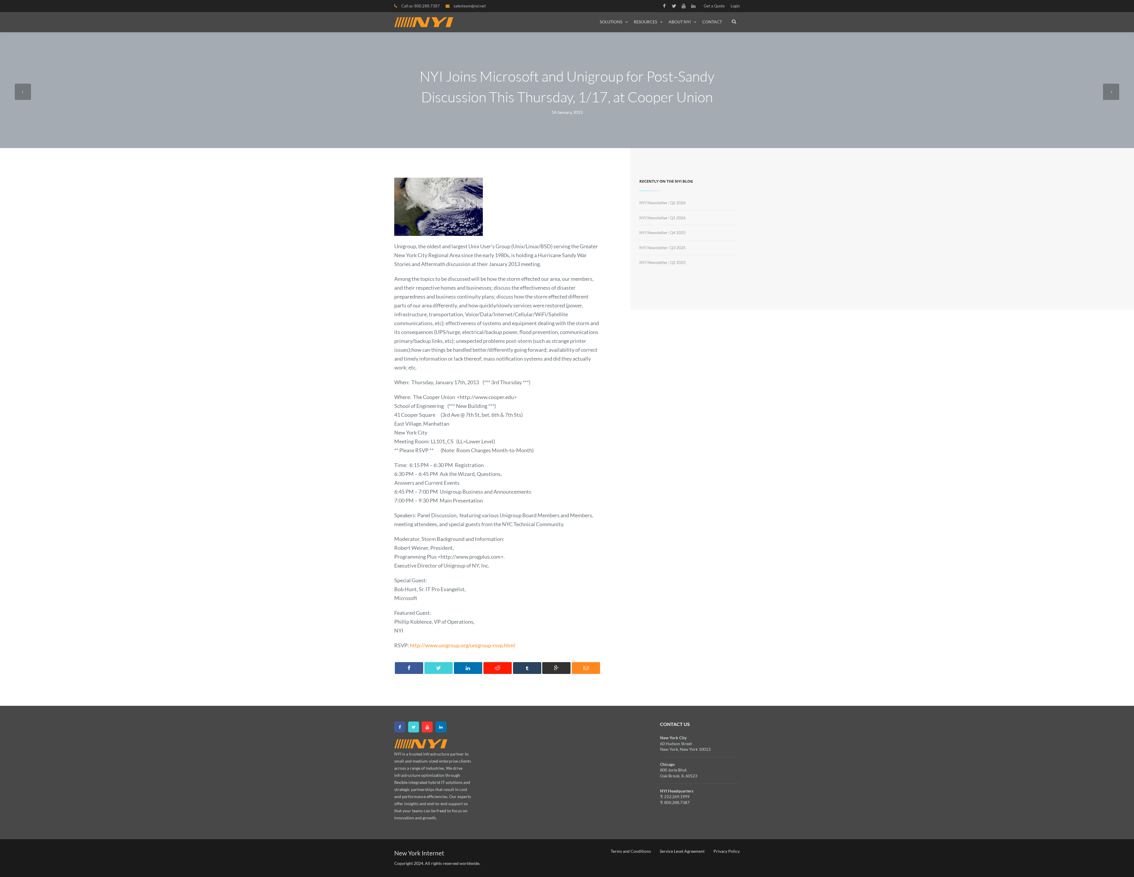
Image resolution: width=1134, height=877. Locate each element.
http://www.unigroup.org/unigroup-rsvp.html (462, 645)
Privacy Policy (726, 851)
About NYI (680, 21)
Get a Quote (714, 6)
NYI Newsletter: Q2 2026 (662, 202)
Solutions (611, 21)
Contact (712, 21)
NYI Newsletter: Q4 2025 (662, 232)
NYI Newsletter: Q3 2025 (662, 247)
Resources (645, 21)
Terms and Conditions (631, 851)
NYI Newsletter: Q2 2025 (662, 262)
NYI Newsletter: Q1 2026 (662, 217)
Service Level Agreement (682, 851)
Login (735, 6)
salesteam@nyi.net (470, 6)
